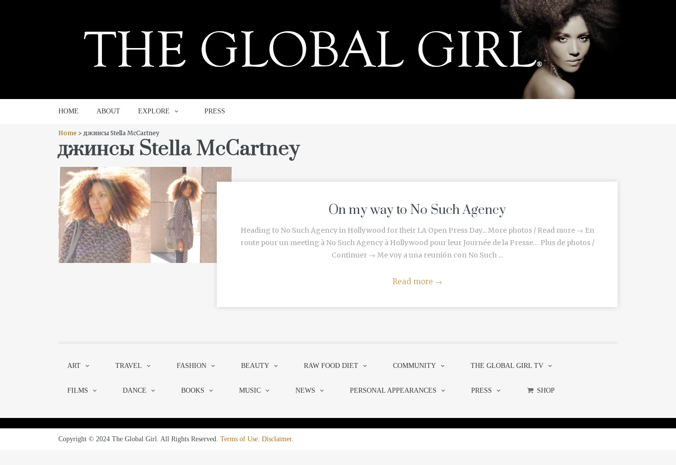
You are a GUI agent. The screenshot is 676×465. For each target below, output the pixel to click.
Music (250, 390)
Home (67, 133)
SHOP (546, 390)
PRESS (214, 111)
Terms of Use (239, 439)
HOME (68, 111)
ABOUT (108, 111)
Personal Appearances (393, 390)
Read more (417, 281)
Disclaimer (276, 439)
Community (414, 365)
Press (481, 390)
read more (145, 205)
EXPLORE (154, 111)
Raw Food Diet (331, 365)
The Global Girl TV (507, 365)
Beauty (255, 365)
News (305, 390)
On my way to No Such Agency (417, 210)
